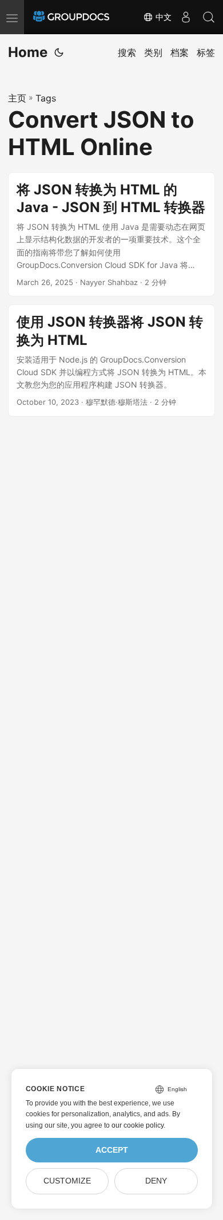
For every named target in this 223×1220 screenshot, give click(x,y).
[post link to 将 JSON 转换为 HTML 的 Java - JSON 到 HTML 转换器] (111, 234)
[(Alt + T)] (59, 52)
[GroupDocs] (71, 17)
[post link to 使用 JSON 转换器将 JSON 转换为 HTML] (111, 360)
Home (27, 52)
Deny (156, 1181)
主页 (17, 98)
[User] (185, 17)
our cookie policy (138, 1125)
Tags (45, 98)
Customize (67, 1181)
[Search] (208, 17)
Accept (111, 1150)
